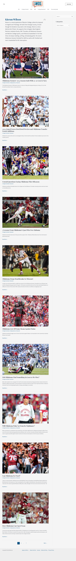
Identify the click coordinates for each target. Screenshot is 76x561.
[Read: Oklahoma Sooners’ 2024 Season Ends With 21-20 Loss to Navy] (25, 62)
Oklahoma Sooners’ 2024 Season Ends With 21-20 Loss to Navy (24, 81)
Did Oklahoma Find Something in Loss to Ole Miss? (20, 377)
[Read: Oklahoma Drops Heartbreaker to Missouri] (25, 260)
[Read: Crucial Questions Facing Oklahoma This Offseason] (25, 162)
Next (45, 543)
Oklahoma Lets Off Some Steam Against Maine (18, 329)
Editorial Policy (44, 550)
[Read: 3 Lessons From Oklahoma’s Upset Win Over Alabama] (25, 212)
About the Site (33, 550)
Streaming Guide (54, 9)
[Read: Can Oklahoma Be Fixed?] (25, 457)
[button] (4, 4)
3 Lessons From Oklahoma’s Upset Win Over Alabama (21, 230)
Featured (18, 82)
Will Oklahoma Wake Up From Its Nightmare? (18, 426)
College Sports (13, 82)
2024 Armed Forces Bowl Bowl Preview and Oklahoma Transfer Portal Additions (24, 130)
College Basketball (42, 9)
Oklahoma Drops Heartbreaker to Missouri (17, 279)
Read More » (4, 89)
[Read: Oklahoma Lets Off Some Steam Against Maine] (25, 310)
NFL (19, 9)
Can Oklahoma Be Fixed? (11, 476)
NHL (48, 9)
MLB (31, 9)
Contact (38, 550)
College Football (25, 9)
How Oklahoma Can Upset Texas (13, 526)
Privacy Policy (51, 550)
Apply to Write (25, 550)
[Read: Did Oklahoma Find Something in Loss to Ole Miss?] (25, 359)
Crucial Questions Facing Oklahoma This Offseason (20, 182)
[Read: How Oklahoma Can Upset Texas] (25, 507)
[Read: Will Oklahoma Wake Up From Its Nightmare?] (25, 408)
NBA (35, 9)
